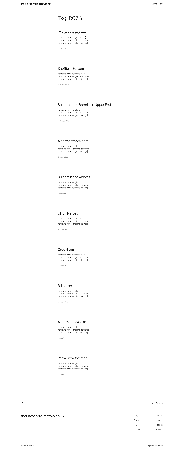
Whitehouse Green (72, 32)
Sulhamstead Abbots (74, 177)
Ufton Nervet (68, 213)
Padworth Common (73, 358)
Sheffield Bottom (71, 68)
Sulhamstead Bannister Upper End (84, 105)
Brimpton (65, 286)
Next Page (157, 403)
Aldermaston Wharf (73, 141)
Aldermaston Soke (72, 322)
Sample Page (157, 3)
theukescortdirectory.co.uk (36, 3)
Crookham (66, 249)
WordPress (159, 446)
